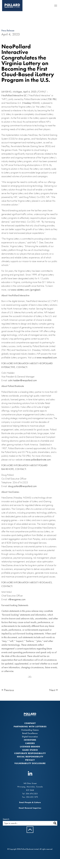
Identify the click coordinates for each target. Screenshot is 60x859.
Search (6, 819)
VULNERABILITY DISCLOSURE (30, 763)
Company (30, 723)
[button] (55, 5)
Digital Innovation (30, 736)
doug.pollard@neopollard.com (22, 486)
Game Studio (30, 750)
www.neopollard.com (47, 357)
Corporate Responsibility (30, 753)
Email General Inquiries (30, 808)
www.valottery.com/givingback (25, 289)
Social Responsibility (30, 756)
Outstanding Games (30, 730)
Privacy (30, 760)
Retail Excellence (30, 733)
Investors (30, 740)
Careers (30, 743)
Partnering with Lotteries (30, 726)
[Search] (55, 823)
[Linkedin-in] (30, 773)
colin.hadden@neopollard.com (22, 380)
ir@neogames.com (17, 599)
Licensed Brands (30, 746)
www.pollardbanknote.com (38, 459)
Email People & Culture (30, 802)
